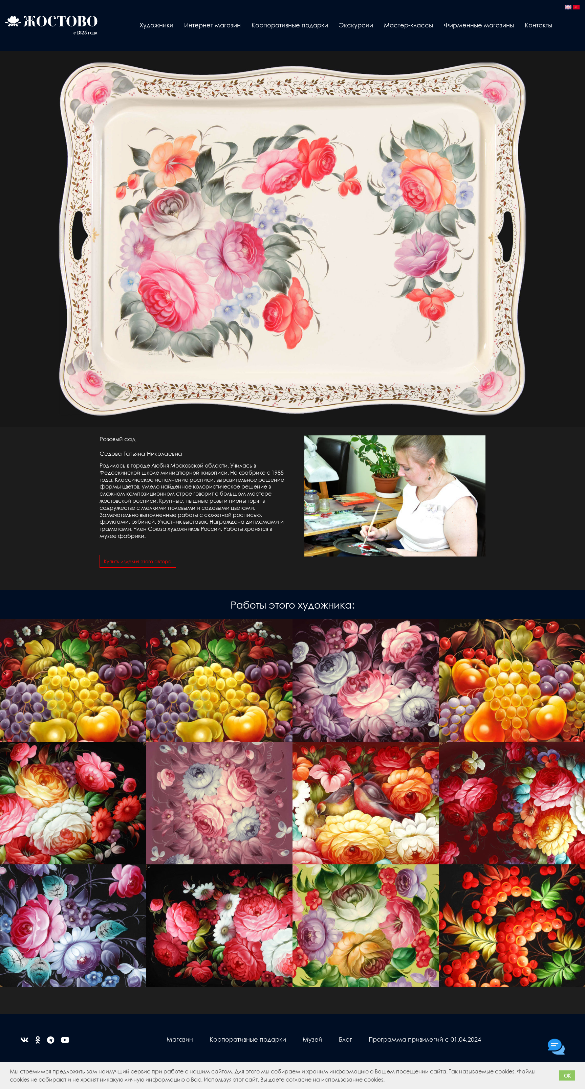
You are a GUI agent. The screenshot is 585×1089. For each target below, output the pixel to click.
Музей (312, 1039)
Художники (156, 25)
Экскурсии (356, 25)
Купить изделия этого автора (138, 561)
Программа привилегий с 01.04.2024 (425, 1039)
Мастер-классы (408, 25)
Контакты (538, 25)
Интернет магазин (212, 25)
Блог (345, 1039)
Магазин (180, 1039)
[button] (387, 1081)
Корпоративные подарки (290, 25)
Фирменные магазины (479, 25)
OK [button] (567, 1075)
